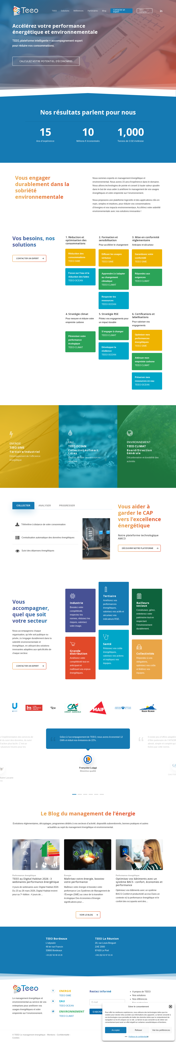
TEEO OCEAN (66, 1006)
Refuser (138, 1030)
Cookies (15, 1038)
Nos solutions (139, 995)
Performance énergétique (24, 875)
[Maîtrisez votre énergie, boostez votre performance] (87, 871)
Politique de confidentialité (138, 1037)
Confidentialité (63, 1035)
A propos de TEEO (141, 991)
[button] (170, 1006)
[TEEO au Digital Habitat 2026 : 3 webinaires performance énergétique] (36, 867)
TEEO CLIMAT (66, 1016)
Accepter (116, 1030)
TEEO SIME (65, 995)
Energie (67, 875)
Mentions (51, 1035)
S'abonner (99, 1012)
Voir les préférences (161, 1030)
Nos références (139, 999)
